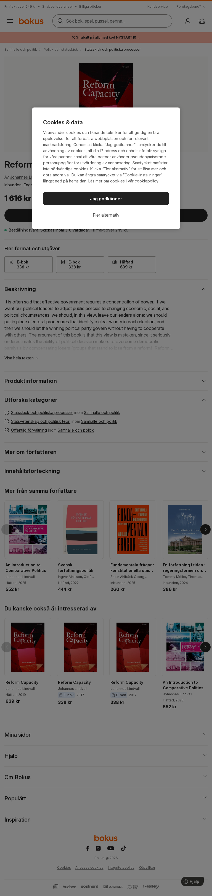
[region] (106, 168)
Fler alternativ (106, 215)
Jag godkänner (106, 198)
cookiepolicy (146, 181)
